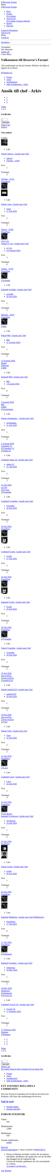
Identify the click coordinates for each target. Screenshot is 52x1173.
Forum (9, 14)
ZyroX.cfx (10, 1009)
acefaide (9, 294)
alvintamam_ (11, 423)
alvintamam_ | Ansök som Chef (20, 418)
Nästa (3, 107)
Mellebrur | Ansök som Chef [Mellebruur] (26, 917)
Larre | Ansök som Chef (19, 777)
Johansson (10, 967)
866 (8, 340)
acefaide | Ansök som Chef (20, 289)
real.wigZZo (6, 676)
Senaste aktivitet (23, 21)
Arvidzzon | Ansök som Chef (21, 816)
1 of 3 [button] (3, 109)
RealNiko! (5, 844)
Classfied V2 (6, 446)
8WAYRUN (40, 1150)
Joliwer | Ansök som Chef (18, 154)
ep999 (9, 1142)
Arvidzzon (10, 821)
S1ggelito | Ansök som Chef (21, 501)
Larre (8, 781)
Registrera (5, 42)
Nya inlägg (11, 16)
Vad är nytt (11, 19)
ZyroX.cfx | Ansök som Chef (21, 1004)
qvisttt (8, 871)
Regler (9, 23)
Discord (9, 26)
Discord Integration (9, 1150)
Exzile (9, 556)
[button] (3, 4)
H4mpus (4, 1032)
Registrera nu (6, 73)
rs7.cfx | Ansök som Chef (18, 243)
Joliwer (9, 158)
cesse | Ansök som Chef (17, 204)
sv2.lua (4, 487)
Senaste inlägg (12, 1107)
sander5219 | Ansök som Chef (20, 689)
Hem (8, 11)
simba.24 (10, 464)
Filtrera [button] (4, 127)
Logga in (5, 37)
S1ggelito (10, 506)
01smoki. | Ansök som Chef (20, 963)
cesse (8, 209)
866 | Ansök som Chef (16, 335)
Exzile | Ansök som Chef (19, 552)
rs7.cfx (9, 248)
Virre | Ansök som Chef (17, 731)
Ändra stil (5, 52)
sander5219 (11, 694)
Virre (8, 735)
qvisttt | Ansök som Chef (17, 867)
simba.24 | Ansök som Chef (21, 460)
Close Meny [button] (6, 54)
